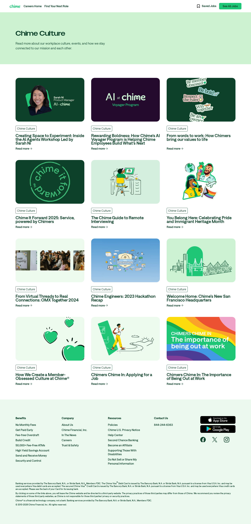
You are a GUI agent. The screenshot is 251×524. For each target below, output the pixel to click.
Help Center (115, 435)
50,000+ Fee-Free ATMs (30, 445)
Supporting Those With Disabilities (122, 452)
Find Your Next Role (56, 6)
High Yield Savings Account (32, 450)
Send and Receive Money (31, 455)
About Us (67, 424)
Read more (22, 148)
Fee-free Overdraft (27, 435)
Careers (67, 440)
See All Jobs (230, 6)
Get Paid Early (24, 429)
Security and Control (28, 460)
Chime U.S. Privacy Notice (124, 429)
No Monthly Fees (26, 424)
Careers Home (33, 6)
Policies (113, 424)
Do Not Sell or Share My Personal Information (122, 461)
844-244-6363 (163, 424)
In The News (69, 435)
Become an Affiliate (120, 445)
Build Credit (23, 440)
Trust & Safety (70, 445)
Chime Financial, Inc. (74, 429)
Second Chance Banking (123, 440)
